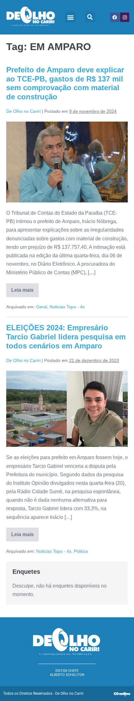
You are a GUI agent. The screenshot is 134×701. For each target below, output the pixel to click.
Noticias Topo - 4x (67, 306)
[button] (70, 17)
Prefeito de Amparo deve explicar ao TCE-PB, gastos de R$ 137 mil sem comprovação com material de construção (65, 83)
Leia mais (25, 288)
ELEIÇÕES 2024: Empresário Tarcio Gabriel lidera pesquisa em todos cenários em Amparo (66, 336)
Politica (81, 551)
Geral (41, 306)
